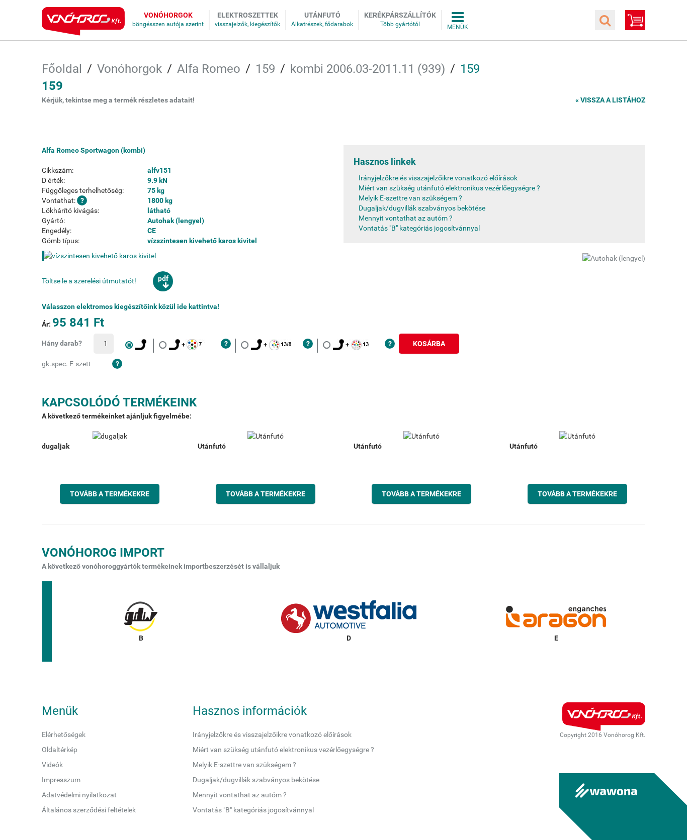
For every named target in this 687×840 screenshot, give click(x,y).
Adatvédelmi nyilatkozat (79, 795)
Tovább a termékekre (109, 494)
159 (265, 69)
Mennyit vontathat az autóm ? (406, 218)
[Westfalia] (349, 621)
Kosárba (429, 344)
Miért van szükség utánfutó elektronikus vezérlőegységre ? (449, 188)
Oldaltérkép (59, 750)
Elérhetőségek (63, 734)
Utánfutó (322, 15)
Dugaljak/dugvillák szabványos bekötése (422, 208)
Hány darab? (62, 343)
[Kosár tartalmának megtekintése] (635, 20)
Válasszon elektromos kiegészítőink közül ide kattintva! (130, 306)
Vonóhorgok (168, 15)
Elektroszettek (247, 15)
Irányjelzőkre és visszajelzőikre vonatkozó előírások (438, 178)
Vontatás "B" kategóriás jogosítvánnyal (419, 228)
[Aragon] (556, 621)
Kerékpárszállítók (400, 15)
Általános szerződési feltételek (89, 810)
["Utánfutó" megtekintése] (265, 467)
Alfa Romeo (208, 69)
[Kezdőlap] (83, 21)
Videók (52, 765)
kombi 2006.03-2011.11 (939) (367, 69)
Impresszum (61, 780)
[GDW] (141, 621)
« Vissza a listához (610, 100)
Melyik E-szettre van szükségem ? (410, 198)
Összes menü (457, 20)
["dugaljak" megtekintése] (110, 467)
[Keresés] (605, 20)
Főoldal (62, 69)
